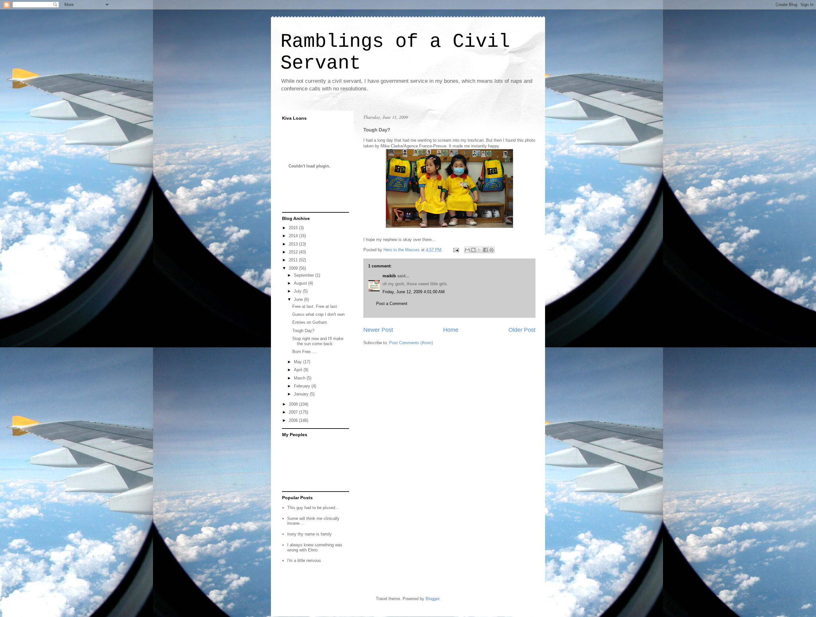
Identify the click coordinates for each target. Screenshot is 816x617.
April (298, 369)
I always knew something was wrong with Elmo (314, 547)
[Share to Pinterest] (491, 250)
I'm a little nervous (304, 560)
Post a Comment (391, 303)
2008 (294, 404)
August (301, 283)
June (299, 299)
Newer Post (378, 330)
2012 (294, 252)
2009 (294, 268)
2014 (294, 235)
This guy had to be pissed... (313, 507)
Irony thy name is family (309, 534)
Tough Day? (303, 330)
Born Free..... (304, 351)
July (298, 291)
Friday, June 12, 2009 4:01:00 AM (413, 291)
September (304, 275)
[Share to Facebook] (485, 250)
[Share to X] (479, 250)
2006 (294, 420)
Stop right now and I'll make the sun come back (317, 341)
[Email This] (467, 250)
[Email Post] (455, 249)
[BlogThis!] (473, 250)
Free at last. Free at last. (315, 306)
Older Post (522, 330)
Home (450, 330)
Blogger (432, 598)
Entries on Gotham (309, 322)
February (302, 386)
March (300, 378)
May (298, 361)
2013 (294, 244)
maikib (389, 275)
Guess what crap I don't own (318, 314)
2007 (294, 412)
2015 (294, 227)
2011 (294, 260)
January (302, 394)
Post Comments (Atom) (411, 342)
